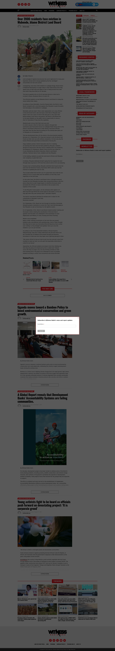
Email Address (41, 324)
